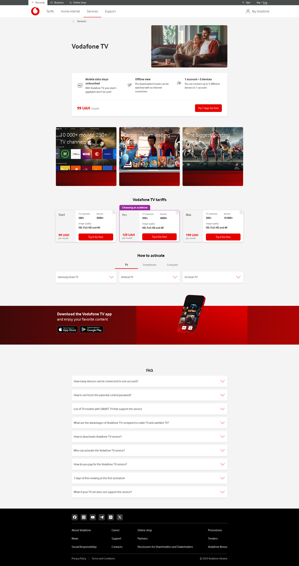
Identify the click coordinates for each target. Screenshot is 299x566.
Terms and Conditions (103, 558)
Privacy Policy (79, 558)
